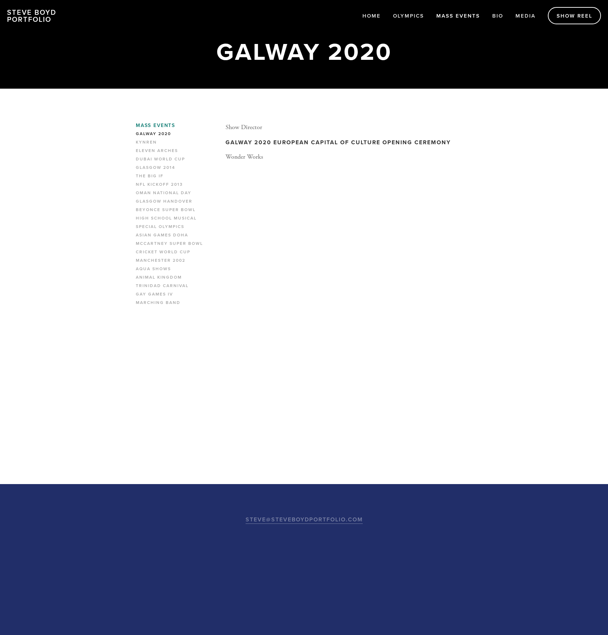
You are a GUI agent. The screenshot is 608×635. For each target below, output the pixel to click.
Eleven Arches (157, 150)
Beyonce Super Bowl (166, 209)
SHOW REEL (575, 15)
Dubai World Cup (160, 159)
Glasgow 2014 (155, 167)
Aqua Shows (153, 269)
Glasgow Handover (164, 201)
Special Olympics (160, 226)
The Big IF (150, 176)
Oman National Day (163, 193)
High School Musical (166, 218)
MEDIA (525, 15)
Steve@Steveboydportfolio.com (304, 519)
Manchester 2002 (160, 260)
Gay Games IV (154, 294)
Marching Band (158, 302)
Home (371, 15)
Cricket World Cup (163, 252)
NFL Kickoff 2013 (159, 184)
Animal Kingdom (159, 277)
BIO (497, 15)
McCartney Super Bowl (169, 243)
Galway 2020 (153, 133)
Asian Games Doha (162, 235)
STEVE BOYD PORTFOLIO (31, 15)
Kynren (146, 142)
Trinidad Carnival (162, 285)
